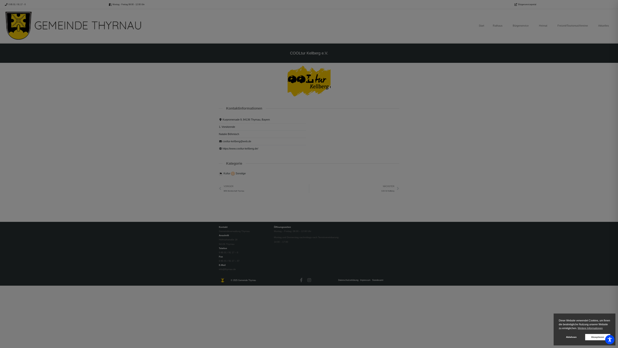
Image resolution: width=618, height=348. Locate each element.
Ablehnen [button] (571, 337)
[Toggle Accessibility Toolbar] (610, 340)
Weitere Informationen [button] (590, 328)
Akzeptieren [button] (597, 337)
